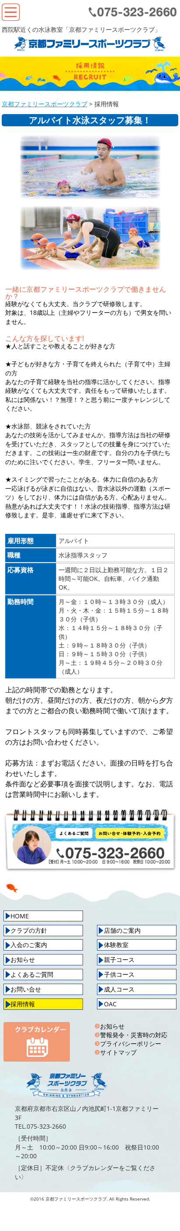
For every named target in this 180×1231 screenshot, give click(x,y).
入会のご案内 (28, 945)
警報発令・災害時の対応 (133, 1035)
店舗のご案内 (122, 930)
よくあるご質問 (31, 974)
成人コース (119, 989)
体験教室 (116, 945)
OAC (110, 1004)
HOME (19, 916)
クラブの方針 (28, 930)
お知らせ (22, 959)
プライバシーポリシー (130, 1043)
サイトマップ (118, 1052)
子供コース (119, 974)
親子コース (119, 959)
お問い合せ (25, 989)
